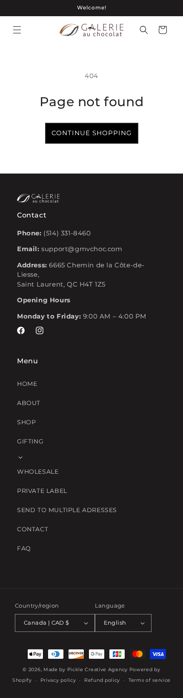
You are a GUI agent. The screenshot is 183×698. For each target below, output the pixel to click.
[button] (17, 29)
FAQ (24, 548)
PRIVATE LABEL (42, 491)
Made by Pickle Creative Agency (85, 669)
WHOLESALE (37, 471)
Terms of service (150, 680)
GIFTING (30, 441)
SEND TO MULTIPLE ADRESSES (67, 510)
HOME (27, 384)
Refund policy (102, 680)
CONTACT (32, 529)
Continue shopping (91, 133)
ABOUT (28, 403)
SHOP (26, 422)
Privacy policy (58, 680)
